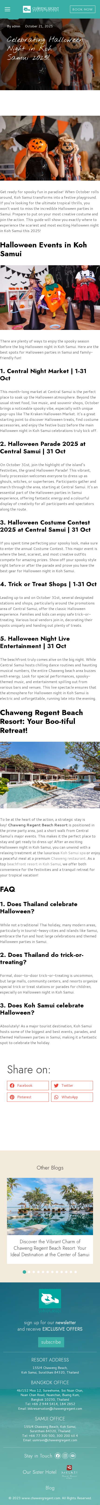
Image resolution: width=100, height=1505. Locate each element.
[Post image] (50, 1206)
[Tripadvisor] (73, 1456)
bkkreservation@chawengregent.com (55, 1408)
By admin (13, 26)
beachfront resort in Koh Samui (34, 863)
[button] (28, 1085)
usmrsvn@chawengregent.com (55, 1440)
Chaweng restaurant (68, 858)
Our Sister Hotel (40, 1472)
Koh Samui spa (73, 852)
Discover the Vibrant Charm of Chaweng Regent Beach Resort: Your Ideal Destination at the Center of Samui (50, 1248)
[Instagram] (65, 1456)
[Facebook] (58, 1456)
